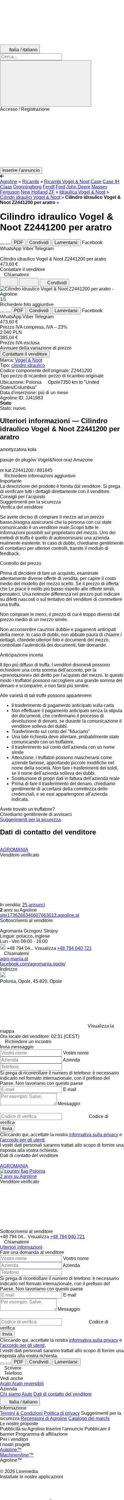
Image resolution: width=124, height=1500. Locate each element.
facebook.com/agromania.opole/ (32, 963)
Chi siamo (10, 1394)
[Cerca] (45, 83)
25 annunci (33, 904)
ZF (52, 192)
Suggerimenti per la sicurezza (30, 819)
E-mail (69, 1089)
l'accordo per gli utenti (22, 1139)
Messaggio (69, 1103)
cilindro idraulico (28, 365)
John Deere (78, 186)
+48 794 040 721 (74, 948)
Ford (60, 186)
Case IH (111, 181)
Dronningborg (27, 186)
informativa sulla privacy (93, 1134)
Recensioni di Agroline (44, 1418)
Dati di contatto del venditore (62, 1394)
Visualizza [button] (46, 948)
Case (96, 181)
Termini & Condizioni (21, 1413)
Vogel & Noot (28, 360)
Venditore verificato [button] (19, 854)
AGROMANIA (14, 849)
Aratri (6, 1383)
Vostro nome (76, 1052)
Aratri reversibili (28, 1383)
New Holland (34, 192)
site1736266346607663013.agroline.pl (39, 915)
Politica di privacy (62, 1413)
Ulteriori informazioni (21, 1247)
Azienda (71, 1059)
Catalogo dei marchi (89, 1418)
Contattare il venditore (24, 354)
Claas (6, 186)
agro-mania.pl (14, 958)
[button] (62, 139)
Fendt (49, 186)
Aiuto (27, 1394)
